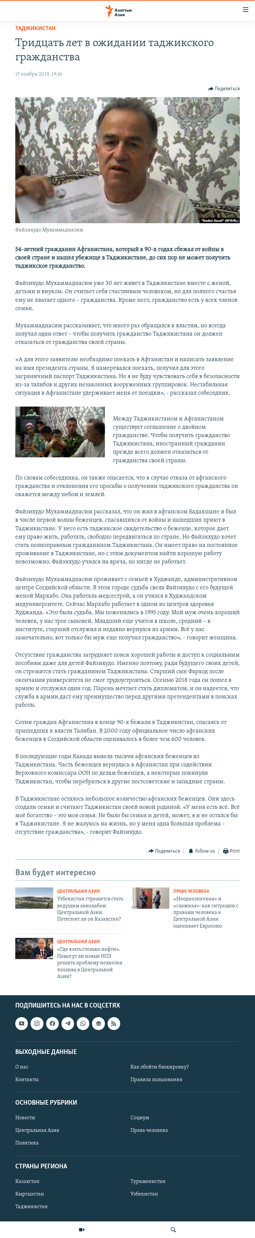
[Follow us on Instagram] (37, 1023)
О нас (21, 1067)
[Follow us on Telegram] (67, 1023)
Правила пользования (156, 1079)
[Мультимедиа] (82, 1229)
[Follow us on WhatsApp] (83, 1023)
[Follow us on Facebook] (52, 1023)
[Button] (224, 89)
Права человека (191, 891)
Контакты (27, 1079)
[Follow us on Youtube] (21, 1023)
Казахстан (27, 1181)
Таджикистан (35, 29)
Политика (27, 1143)
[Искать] (173, 1229)
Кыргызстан (29, 1194)
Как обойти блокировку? (159, 1067)
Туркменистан (148, 1181)
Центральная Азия (78, 891)
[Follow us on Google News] (98, 1023)
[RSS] (114, 1023)
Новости (25, 1118)
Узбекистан (144, 1194)
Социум (139, 1118)
